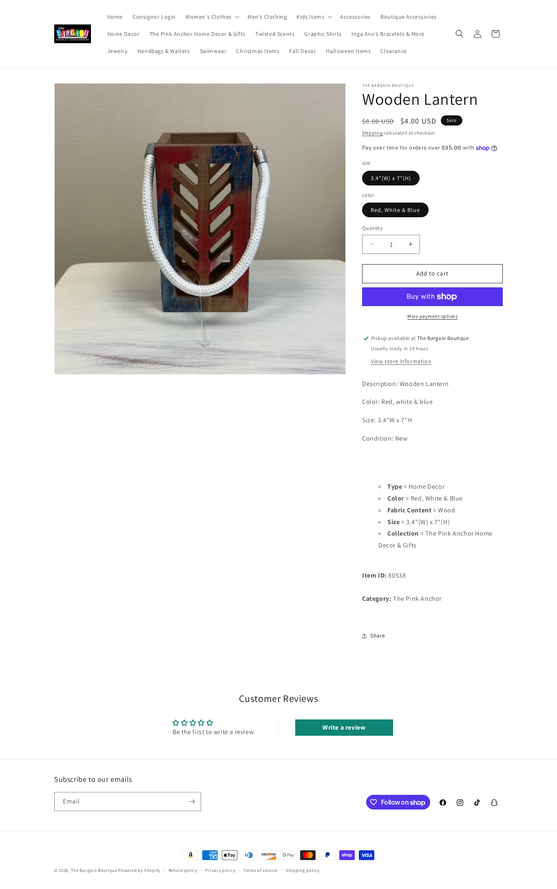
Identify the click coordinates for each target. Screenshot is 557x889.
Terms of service (260, 870)
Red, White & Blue (395, 210)
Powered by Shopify (139, 870)
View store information (401, 361)
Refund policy (182, 870)
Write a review (344, 727)
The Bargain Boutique (95, 870)
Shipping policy (303, 870)
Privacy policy (220, 870)
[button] (212, 16)
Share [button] (377, 635)
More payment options (432, 316)
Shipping (372, 133)
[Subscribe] (192, 801)
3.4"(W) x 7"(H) (391, 178)
